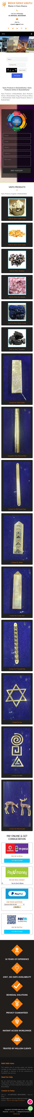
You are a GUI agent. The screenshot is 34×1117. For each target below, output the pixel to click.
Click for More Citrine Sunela (17, 245)
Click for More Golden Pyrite (17, 219)
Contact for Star (17, 722)
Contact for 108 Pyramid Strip (17, 509)
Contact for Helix (17, 775)
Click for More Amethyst (17, 271)
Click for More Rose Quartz (17, 297)
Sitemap (12, 1111)
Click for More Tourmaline (17, 349)
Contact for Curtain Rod (17, 616)
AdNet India (16, 1114)
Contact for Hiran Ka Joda (17, 829)
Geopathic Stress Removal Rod (17, 456)
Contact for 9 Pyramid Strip (17, 669)
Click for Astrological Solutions (16, 1100)
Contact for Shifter (17, 562)
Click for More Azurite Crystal (17, 323)
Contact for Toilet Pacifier (17, 403)
